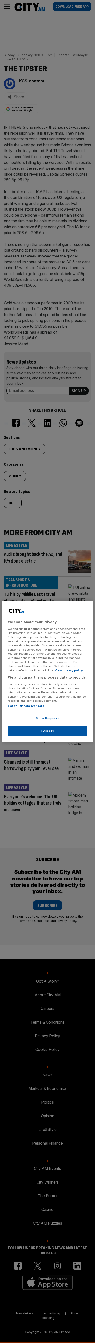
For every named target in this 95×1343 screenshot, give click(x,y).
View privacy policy (69, 670)
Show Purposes (47, 718)
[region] (47, 671)
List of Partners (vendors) (27, 706)
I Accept (47, 731)
